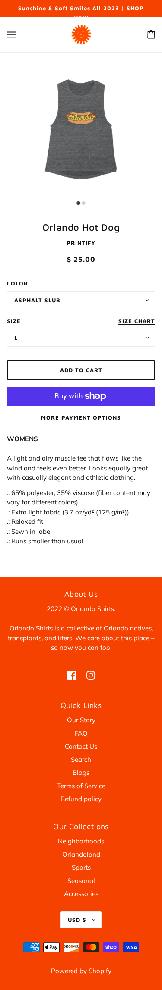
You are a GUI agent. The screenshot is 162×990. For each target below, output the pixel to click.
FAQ (81, 733)
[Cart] (151, 34)
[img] (71, 675)
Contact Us (81, 746)
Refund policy (81, 799)
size (14, 320)
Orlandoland (81, 854)
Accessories (81, 894)
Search (81, 759)
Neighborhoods (81, 841)
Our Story (81, 720)
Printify (81, 242)
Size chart (136, 321)
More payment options (81, 417)
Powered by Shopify (81, 971)
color (17, 283)
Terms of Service (81, 786)
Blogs (81, 772)
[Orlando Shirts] (81, 33)
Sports (81, 867)
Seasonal (81, 881)
